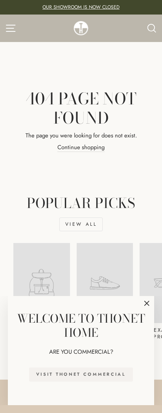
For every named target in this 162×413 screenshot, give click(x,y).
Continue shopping (81, 147)
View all (81, 224)
